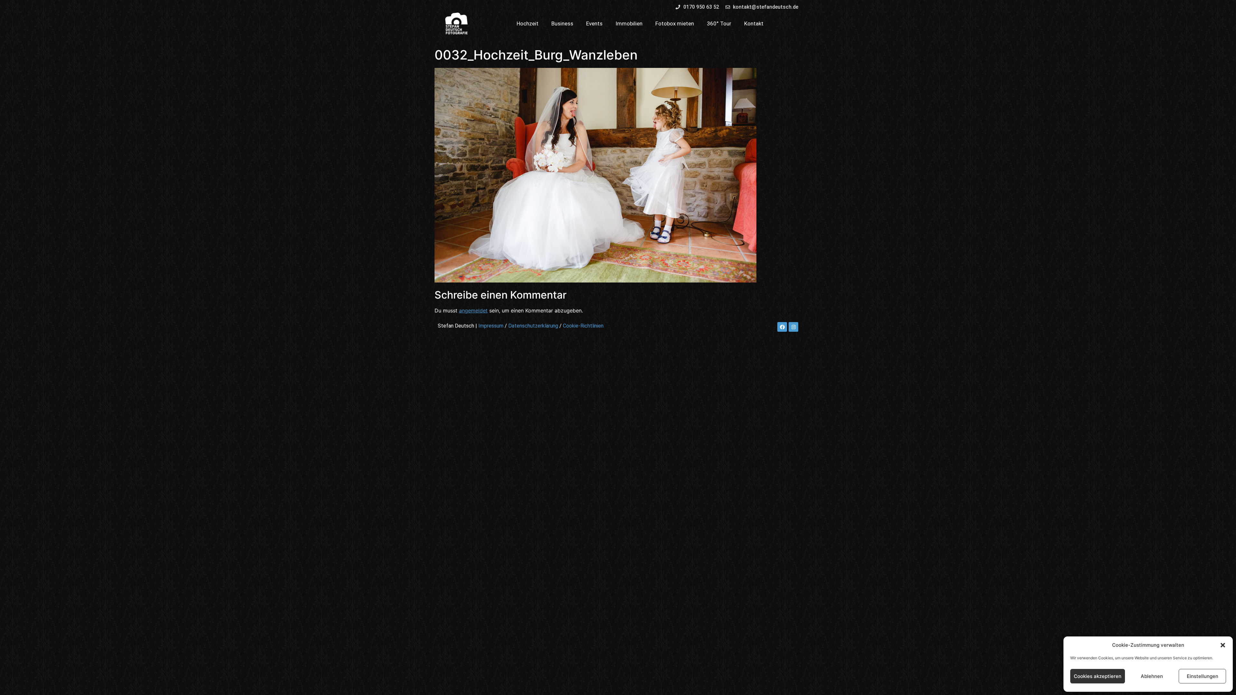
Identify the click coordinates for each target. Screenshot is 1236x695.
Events (594, 23)
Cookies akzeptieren (1097, 676)
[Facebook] (782, 327)
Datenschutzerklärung (533, 326)
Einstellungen (1202, 676)
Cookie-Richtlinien (583, 326)
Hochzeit (527, 23)
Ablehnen (1152, 676)
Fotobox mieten (674, 23)
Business (562, 23)
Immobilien (628, 23)
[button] (1223, 645)
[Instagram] (793, 327)
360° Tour (719, 23)
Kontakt (753, 23)
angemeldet (473, 310)
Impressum (490, 326)
